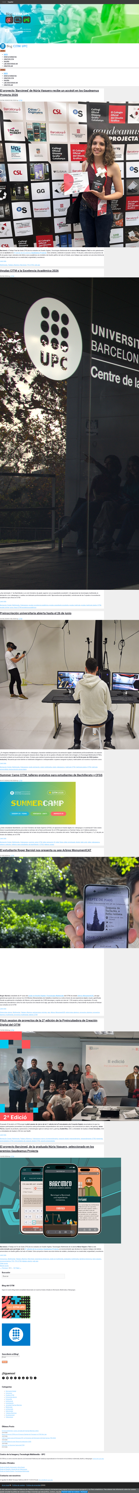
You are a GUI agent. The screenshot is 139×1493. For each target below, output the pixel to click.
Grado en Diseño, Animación (8, 1467)
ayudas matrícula (74, 605)
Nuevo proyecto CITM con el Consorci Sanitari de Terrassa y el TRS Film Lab (24, 1434)
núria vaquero (96, 1259)
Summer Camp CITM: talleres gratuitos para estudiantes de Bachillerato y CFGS (51, 775)
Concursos (3, 1259)
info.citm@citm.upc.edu (45, 1480)
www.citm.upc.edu (98, 1458)
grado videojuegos (58, 767)
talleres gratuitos (5, 844)
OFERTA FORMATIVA (10, 57)
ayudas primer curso (6, 607)
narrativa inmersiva (85, 1259)
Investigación (10, 1403)
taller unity (83, 842)
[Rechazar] (88, 1492)
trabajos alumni (27, 1261)
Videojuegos (24, 605)
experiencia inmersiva (42, 1259)
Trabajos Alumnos (14, 265)
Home (6, 54)
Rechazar (84, 1492)
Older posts (4, 1263)
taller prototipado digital (72, 842)
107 (14, 1268)
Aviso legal (5, 1485)
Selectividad (9, 1411)
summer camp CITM (35, 842)
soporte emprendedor (47, 1141)
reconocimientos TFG (7, 1261)
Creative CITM (10, 1395)
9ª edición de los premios (30, 253)
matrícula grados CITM (83, 767)
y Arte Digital (21, 1467)
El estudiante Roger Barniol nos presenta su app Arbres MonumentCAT (45, 850)
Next (18, 1268)
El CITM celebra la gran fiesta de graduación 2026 (16, 1441)
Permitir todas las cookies (70, 1492)
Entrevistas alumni (6, 1012)
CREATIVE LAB (8, 66)
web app (37, 265)
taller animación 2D (49, 842)
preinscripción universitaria (17, 769)
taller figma (59, 842)
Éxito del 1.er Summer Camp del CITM (13, 1445)
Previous (4, 1268)
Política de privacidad (33, 1485)
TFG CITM (30, 265)
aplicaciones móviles (40, 1012)
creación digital (64, 1139)
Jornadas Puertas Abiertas (14, 1405)
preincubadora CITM (6, 1141)
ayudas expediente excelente (59, 605)
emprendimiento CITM (88, 1139)
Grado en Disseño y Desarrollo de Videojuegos (13, 1469)
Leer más (3, 261)
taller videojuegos (94, 842)
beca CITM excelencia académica (25, 607)
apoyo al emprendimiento (49, 1139)
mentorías (99, 1139)
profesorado (9, 1409)
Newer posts (4, 1266)
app (49, 1012)
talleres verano (49, 844)
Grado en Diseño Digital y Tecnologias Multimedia (14, 1471)
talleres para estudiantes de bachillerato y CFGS (28, 844)
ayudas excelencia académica (39, 605)
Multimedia (3, 265)
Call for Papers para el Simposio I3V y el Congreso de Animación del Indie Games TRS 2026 (29, 1438)
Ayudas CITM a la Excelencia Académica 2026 (29, 270)
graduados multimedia (71, 1259)
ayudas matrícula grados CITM (91, 605)
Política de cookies (18, 1485)
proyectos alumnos (86, 1012)
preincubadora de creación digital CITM (27, 1141)
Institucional (9, 1401)
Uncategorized (10, 1415)
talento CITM (33, 1015)
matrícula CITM (70, 767)
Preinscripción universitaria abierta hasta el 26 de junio (35, 613)
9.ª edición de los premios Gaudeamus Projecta (42, 1249)
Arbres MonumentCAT (86, 996)
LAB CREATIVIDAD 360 (11, 63)
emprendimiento (74, 1139)
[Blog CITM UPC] (14, 48)
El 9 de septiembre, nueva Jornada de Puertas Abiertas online (20, 1431)
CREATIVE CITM (9, 59)
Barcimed (23, 265)
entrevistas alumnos (72, 1012)
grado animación (34, 767)
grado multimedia (46, 767)
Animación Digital (5, 605)
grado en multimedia (56, 1259)
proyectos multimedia (21, 1015)
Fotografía (9, 1399)
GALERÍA (6, 61)
